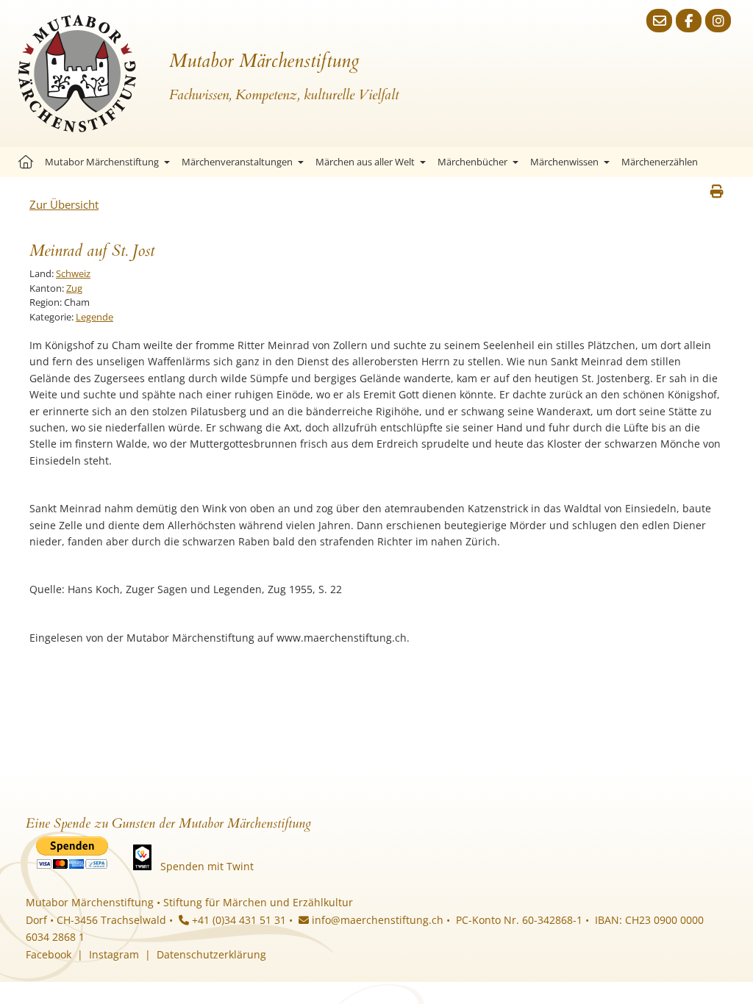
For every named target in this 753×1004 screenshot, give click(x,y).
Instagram (114, 954)
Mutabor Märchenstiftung (102, 161)
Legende (94, 316)
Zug (74, 288)
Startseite (25, 162)
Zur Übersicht (64, 204)
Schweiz (73, 273)
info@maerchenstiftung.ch (376, 920)
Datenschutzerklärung (211, 954)
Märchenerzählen (659, 161)
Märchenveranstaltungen (237, 161)
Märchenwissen (564, 161)
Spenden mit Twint (207, 866)
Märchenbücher (472, 161)
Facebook (48, 954)
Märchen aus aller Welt (365, 161)
